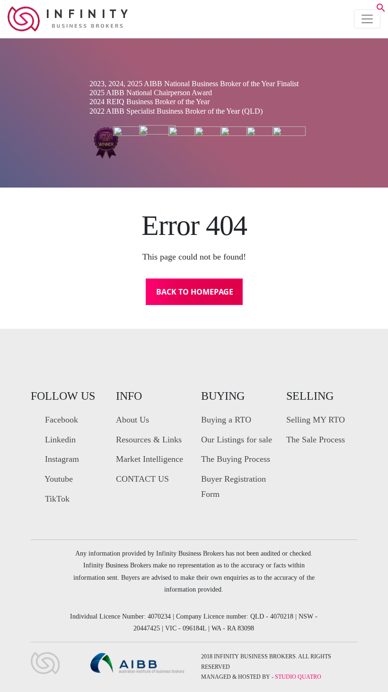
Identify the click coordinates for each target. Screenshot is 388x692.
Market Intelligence (149, 459)
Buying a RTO (226, 419)
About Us (132, 419)
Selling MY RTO (315, 419)
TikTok (56, 498)
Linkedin (59, 439)
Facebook (60, 419)
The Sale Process (315, 439)
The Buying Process (235, 459)
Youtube (58, 479)
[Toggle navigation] (367, 18)
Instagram (61, 459)
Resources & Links (149, 439)
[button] (381, 9)
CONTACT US (142, 479)
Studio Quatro (298, 677)
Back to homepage (194, 292)
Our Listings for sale (236, 439)
